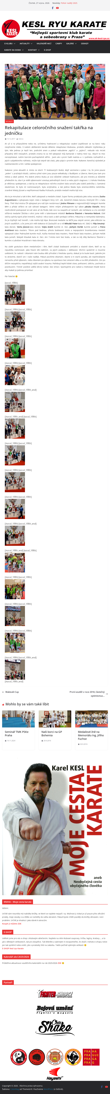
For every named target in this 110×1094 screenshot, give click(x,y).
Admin (21, 139)
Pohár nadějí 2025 (69, 3)
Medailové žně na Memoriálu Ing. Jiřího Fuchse (91, 735)
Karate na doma (12, 50)
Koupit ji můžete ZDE (11, 923)
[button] (13, 43)
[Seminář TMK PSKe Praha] (18, 712)
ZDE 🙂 (61, 963)
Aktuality (25, 43)
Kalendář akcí (44, 43)
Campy (59, 43)
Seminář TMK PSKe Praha (16, 733)
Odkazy (84, 43)
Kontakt (32, 50)
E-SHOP (47, 50)
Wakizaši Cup (12, 691)
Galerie (70, 43)
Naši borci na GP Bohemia (51, 733)
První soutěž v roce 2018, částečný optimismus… (87, 693)
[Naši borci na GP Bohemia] (55, 712)
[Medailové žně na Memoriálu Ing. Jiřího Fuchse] (91, 712)
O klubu (8, 43)
